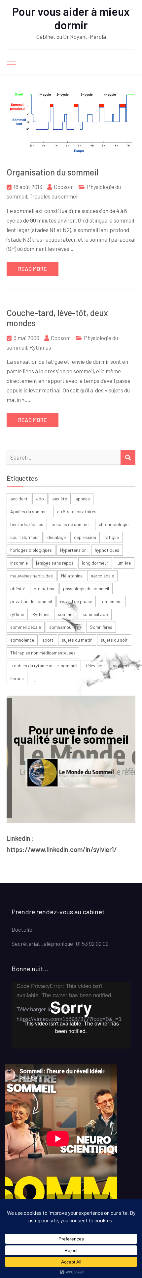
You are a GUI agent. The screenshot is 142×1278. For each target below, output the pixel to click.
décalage (56, 537)
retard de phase (76, 601)
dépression (85, 537)
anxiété (59, 498)
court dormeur (24, 537)
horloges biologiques (31, 550)
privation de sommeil (31, 601)
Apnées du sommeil (29, 511)
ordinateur (44, 588)
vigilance (121, 665)
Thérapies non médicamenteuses (43, 652)
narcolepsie (102, 575)
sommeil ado (95, 614)
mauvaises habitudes (31, 575)
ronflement (111, 601)
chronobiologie (113, 524)
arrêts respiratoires (76, 511)
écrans (17, 678)
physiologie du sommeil (86, 588)
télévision (95, 665)
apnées (82, 498)
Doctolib (22, 929)
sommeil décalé (25, 627)
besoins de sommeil (71, 524)
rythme (17, 614)
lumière (124, 563)
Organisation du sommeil (52, 172)
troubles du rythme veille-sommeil (43, 665)
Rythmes (40, 347)
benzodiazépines (26, 524)
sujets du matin (77, 640)
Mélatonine (72, 575)
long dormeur (95, 563)
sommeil (66, 614)
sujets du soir (114, 640)
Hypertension (73, 550)
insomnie (19, 563)
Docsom (64, 186)
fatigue (111, 537)
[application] (71, 1015)
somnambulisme (65, 627)
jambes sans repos (55, 563)
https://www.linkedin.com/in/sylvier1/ (62, 849)
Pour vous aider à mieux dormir (71, 18)
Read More (32, 268)
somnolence (22, 640)
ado (40, 498)
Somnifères (101, 627)
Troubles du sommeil (54, 196)
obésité (17, 588)
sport (47, 640)
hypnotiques (107, 550)
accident (19, 498)
